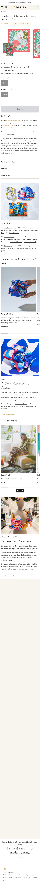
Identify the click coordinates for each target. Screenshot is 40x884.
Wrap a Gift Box (7, 314)
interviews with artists (10, 406)
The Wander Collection (12, 120)
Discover (20, 857)
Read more (4, 327)
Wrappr (3, 12)
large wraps (8, 246)
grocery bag (33, 248)
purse (3, 251)
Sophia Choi (9, 125)
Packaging (4, 168)
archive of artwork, (21, 404)
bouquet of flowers (16, 242)
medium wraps (9, 237)
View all (20, 491)
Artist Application (9, 415)
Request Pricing (8, 575)
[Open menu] (1, 7)
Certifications (5, 175)
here (10, 153)
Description (8, 116)
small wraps (8, 228)
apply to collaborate (26, 406)
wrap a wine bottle (30, 242)
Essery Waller (6, 475)
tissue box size (14, 233)
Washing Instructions (8, 162)
